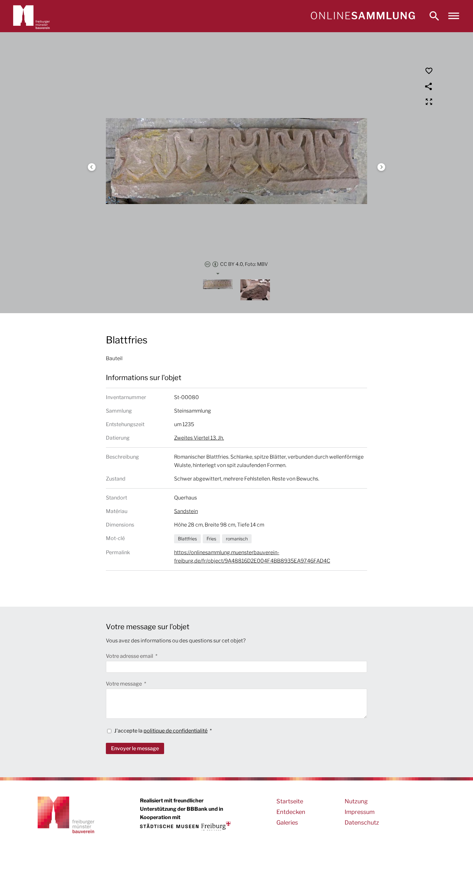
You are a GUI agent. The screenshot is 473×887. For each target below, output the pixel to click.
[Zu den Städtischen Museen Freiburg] (185, 826)
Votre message (124, 684)
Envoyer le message (135, 748)
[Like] (428, 70)
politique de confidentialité (176, 731)
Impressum (360, 811)
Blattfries (187, 538)
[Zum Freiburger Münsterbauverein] (31, 16)
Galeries (287, 822)
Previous (92, 167)
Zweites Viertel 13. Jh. (199, 438)
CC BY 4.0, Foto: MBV (244, 264)
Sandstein (186, 511)
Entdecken (290, 811)
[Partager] (428, 86)
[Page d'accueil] (362, 16)
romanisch (237, 538)
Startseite (289, 801)
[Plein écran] (428, 101)
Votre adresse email (130, 656)
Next (381, 167)
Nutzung (356, 801)
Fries (211, 538)
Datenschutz (362, 822)
